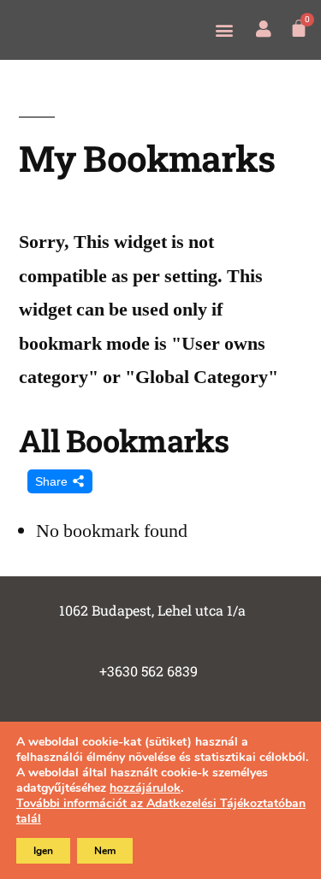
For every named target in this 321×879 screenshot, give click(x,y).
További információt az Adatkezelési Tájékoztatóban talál (161, 811)
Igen (43, 851)
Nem (105, 851)
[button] (224, 29)
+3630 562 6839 (148, 671)
